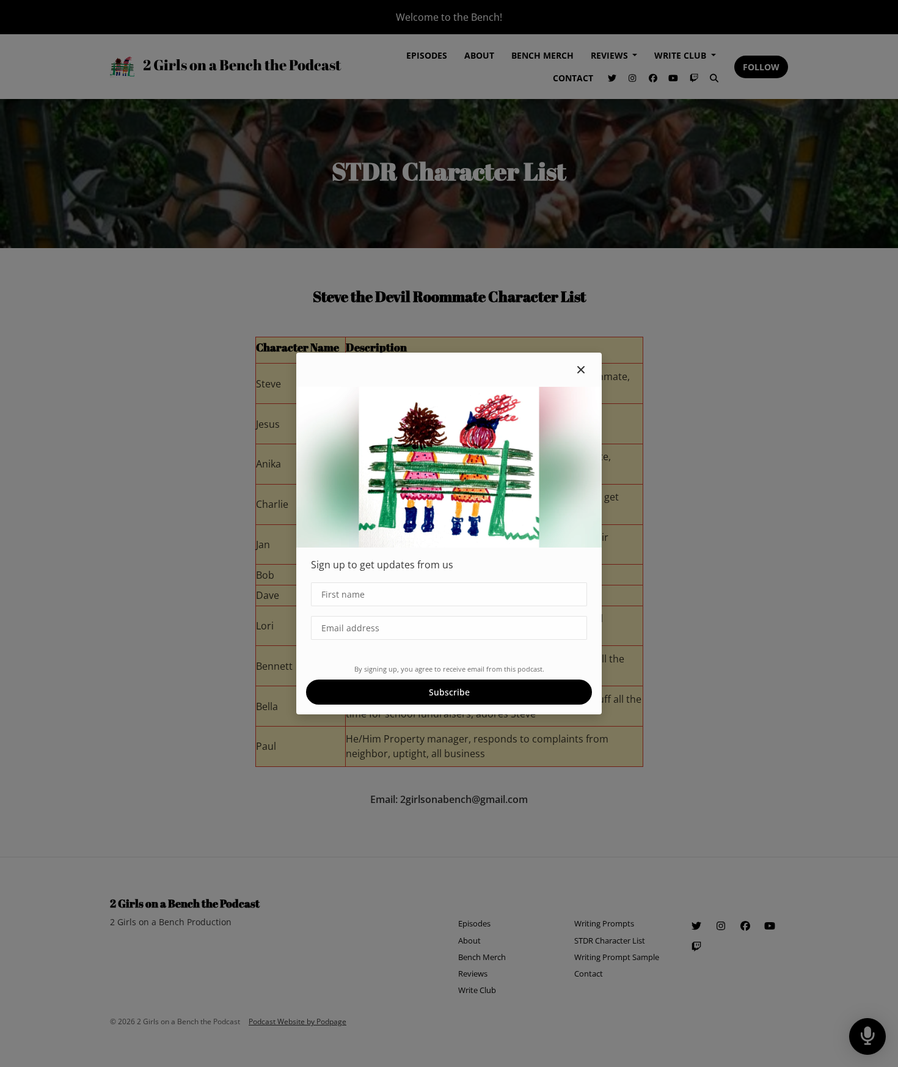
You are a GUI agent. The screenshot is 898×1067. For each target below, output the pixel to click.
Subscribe (449, 692)
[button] (581, 369)
